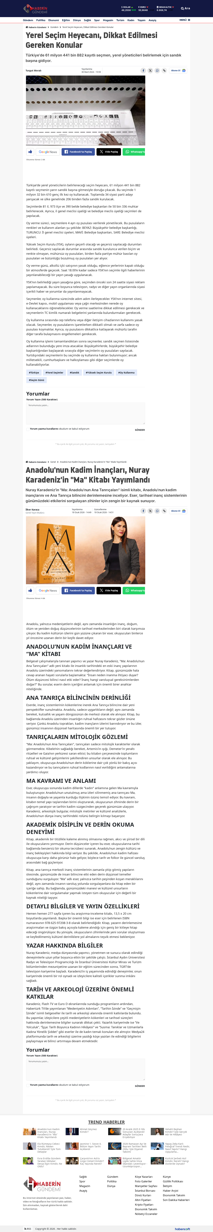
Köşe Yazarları (144, 1177)
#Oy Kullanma (126, 372)
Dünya (77, 20)
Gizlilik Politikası (173, 1181)
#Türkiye (34, 372)
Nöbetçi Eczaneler (146, 1214)
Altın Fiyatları (143, 1200)
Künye (167, 1177)
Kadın (130, 20)
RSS (28, 1228)
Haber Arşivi (170, 1190)
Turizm (120, 20)
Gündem (28, 20)
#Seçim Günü (36, 380)
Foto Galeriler (143, 1181)
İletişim (167, 1186)
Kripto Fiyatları (144, 1204)
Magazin (108, 20)
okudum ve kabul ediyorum (59, 428)
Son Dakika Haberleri (176, 1200)
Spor (97, 20)
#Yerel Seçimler (54, 372)
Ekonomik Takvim (146, 1209)
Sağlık (87, 20)
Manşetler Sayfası (146, 1186)
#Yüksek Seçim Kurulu (99, 372)
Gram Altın (165, 7)
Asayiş (152, 20)
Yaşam (141, 20)
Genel (53, 461)
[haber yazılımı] (182, 1229)
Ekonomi (53, 20)
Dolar (126, 7)
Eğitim (66, 20)
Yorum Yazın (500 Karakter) (42, 399)
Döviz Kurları (143, 1195)
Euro (143, 7)
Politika (40, 20)
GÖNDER (140, 429)
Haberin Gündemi (37, 27)
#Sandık (74, 372)
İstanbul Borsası (145, 1190)
